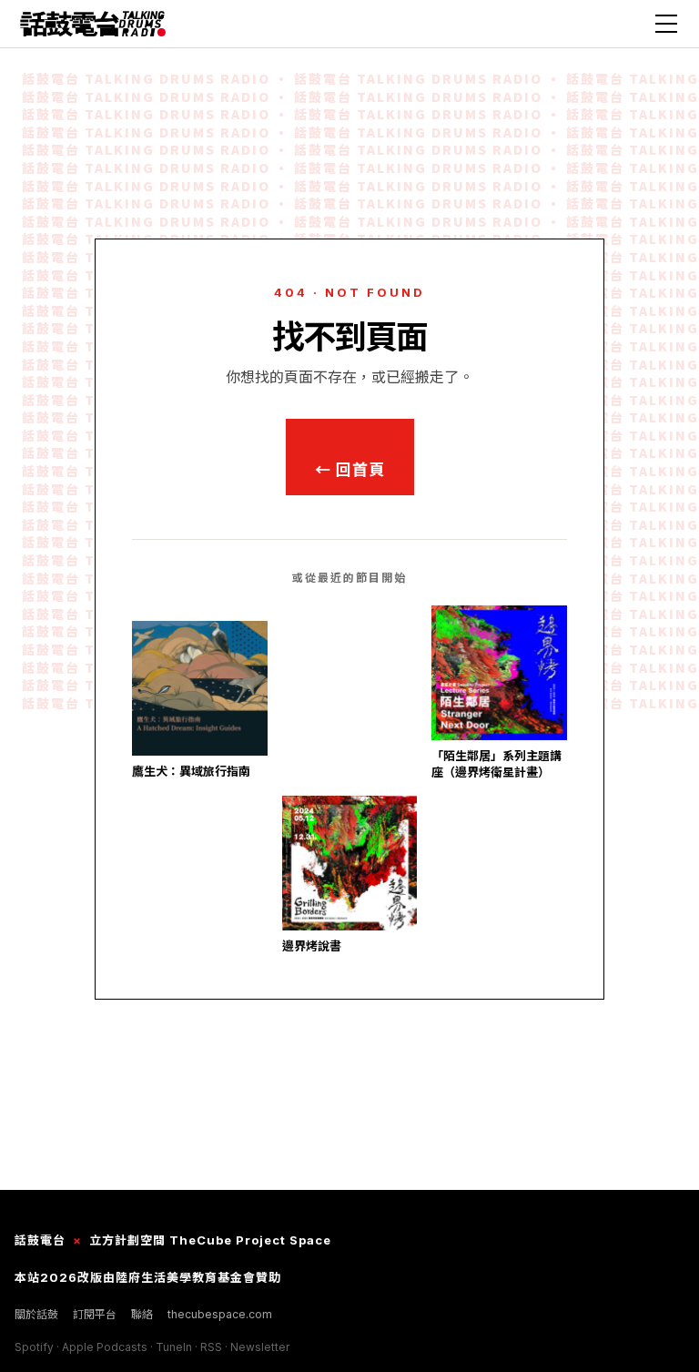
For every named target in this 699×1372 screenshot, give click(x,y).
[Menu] (666, 23)
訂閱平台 (94, 1314)
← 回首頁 (350, 470)
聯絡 (142, 1314)
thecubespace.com (219, 1314)
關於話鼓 (36, 1314)
